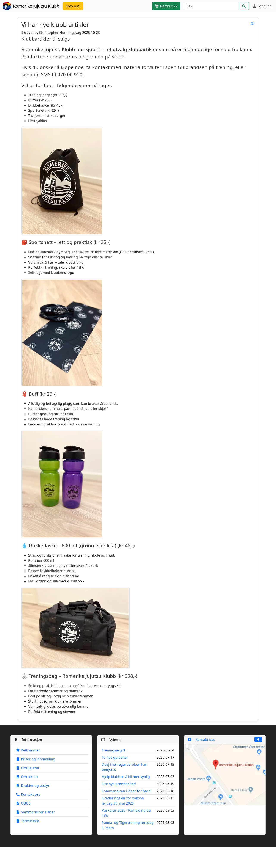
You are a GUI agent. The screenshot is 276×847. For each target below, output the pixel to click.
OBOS (25, 803)
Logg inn (264, 6)
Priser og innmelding (37, 759)
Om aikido (29, 776)
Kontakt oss (30, 794)
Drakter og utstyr (34, 785)
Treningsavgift (113, 750)
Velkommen (30, 750)
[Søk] (244, 6)
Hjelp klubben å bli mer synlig (126, 776)
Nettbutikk (168, 6)
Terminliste (29, 821)
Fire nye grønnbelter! (119, 783)
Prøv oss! (73, 6)
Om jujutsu (29, 767)
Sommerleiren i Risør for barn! (126, 791)
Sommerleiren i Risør (37, 812)
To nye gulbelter (115, 757)
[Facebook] (258, 739)
